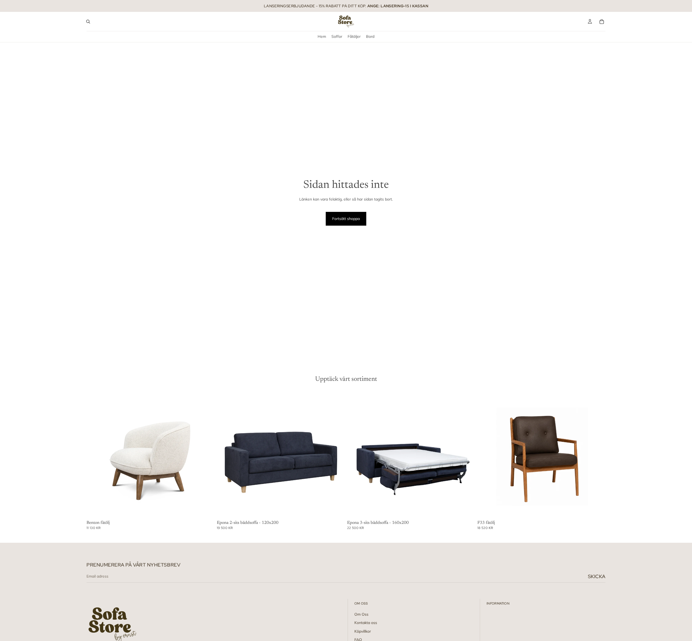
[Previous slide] (94, 454)
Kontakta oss (365, 622)
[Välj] (206, 510)
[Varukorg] (602, 22)
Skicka (597, 576)
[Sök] (88, 22)
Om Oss (361, 614)
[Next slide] (206, 454)
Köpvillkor (362, 631)
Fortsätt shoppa (346, 218)
